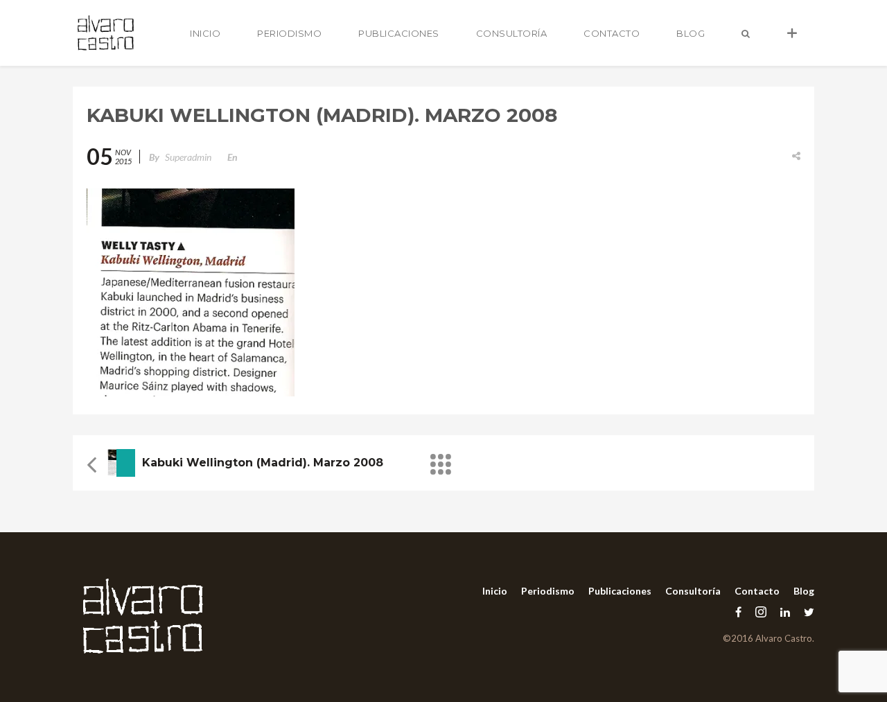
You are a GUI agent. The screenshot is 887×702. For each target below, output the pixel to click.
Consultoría (511, 33)
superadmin (188, 157)
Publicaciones (398, 33)
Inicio (205, 33)
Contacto (611, 33)
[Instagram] (760, 612)
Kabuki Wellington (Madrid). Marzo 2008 (262, 462)
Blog (690, 33)
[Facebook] (738, 612)
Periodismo (289, 33)
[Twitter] (805, 612)
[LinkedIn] (785, 612)
